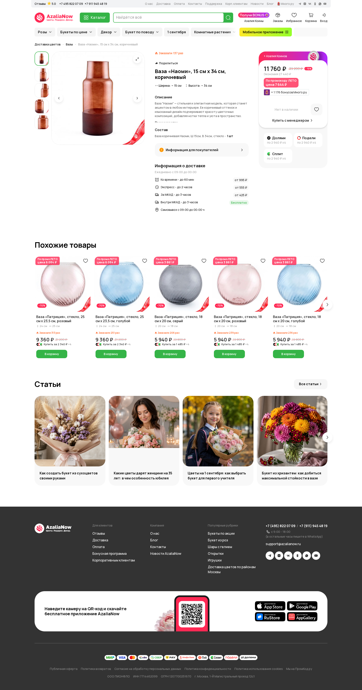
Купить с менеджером (290, 120)
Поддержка (213, 3)
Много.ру (287, 3)
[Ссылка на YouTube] (316, 555)
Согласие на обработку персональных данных (147, 669)
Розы (42, 32)
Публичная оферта (64, 669)
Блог (270, 3)
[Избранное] (316, 109)
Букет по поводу (139, 32)
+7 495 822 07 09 (71, 4)
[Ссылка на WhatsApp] (307, 555)
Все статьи (308, 384)
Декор (106, 32)
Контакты (195, 3)
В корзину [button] (52, 354)
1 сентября (176, 32)
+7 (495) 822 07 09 (280, 526)
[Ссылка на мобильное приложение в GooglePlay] (302, 605)
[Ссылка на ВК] (288, 555)
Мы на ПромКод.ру (299, 669)
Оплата (179, 3)
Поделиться (168, 63)
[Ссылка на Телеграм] (270, 555)
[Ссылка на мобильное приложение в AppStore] (270, 605)
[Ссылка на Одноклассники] (297, 555)
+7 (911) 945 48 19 (313, 526)
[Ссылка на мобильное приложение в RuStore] (270, 616)
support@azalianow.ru (283, 544)
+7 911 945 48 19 (96, 4)
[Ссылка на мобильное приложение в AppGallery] (302, 616)
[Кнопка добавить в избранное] (85, 260)
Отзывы (40, 3)
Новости (257, 3)
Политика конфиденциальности (208, 669)
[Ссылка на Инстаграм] (279, 555)
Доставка (163, 3)
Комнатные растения (212, 32)
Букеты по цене (73, 32)
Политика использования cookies (258, 669)
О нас (149, 3)
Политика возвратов (96, 669)
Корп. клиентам (236, 3)
